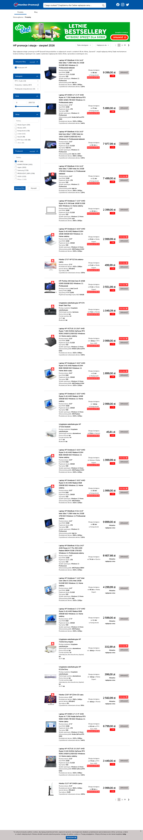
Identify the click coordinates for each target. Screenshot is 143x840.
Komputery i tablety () (23, 85)
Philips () (21, 179)
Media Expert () (23, 125)
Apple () (21, 167)
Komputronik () (23, 131)
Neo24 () (21, 137)
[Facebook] (117, 5)
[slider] (16, 106)
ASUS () (21, 176)
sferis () (20, 143)
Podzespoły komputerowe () (25, 89)
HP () (20, 161)
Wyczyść (34, 188)
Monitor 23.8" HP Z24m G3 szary (71, 695)
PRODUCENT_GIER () (26, 173)
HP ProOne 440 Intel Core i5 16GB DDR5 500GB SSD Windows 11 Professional (72, 283)
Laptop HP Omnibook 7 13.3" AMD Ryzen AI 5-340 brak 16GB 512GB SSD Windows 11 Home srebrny (72, 203)
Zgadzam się (71, 837)
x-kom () (21, 134)
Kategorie (18, 76)
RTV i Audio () (20, 81)
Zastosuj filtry (19, 188)
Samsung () (22, 170)
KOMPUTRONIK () (24, 164)
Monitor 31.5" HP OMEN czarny (70, 783)
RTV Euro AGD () (23, 140)
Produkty (20, 12)
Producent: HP (22, 68)
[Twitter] (127, 5)
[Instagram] (122, 5)
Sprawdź (124, 72)
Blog (35, 12)
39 (125, 45)
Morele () (21, 128)
